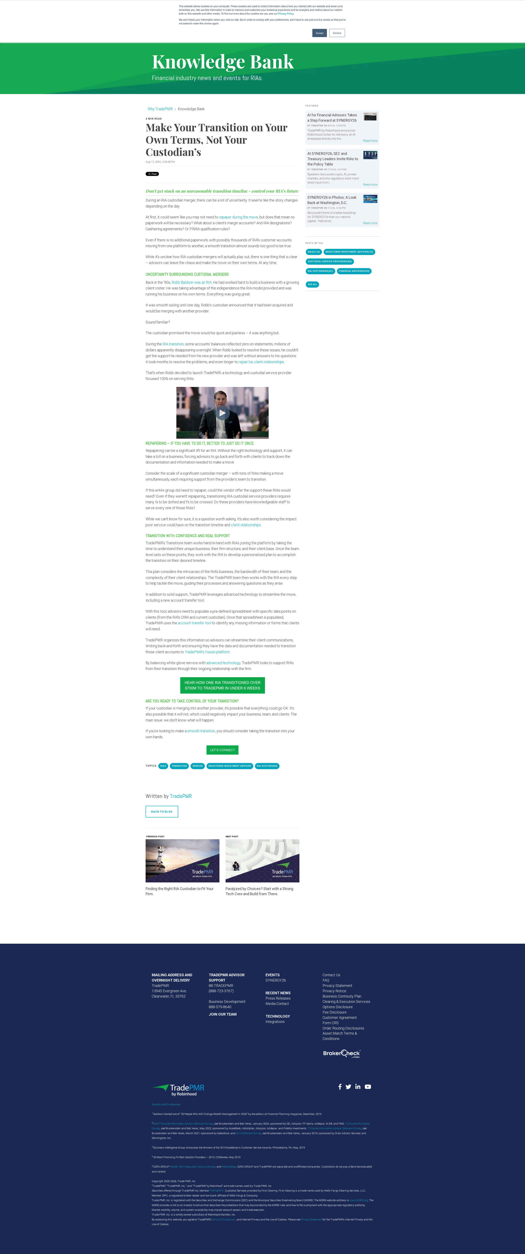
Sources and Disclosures (166, 1104)
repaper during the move (238, 217)
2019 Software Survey (248, 1133)
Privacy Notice (334, 991)
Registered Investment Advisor (230, 766)
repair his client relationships (261, 362)
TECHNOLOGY (278, 1016)
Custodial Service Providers (330, 261)
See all (312, 284)
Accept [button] (319, 33)
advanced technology (223, 663)
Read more (370, 140)
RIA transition (173, 344)
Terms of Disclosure (223, 1219)
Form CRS (331, 1023)
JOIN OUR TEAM (223, 1014)
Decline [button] (337, 33)
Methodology (229, 1166)
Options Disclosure (338, 1007)
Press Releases (278, 998)
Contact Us (331, 975)
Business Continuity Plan (342, 996)
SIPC (221, 1190)
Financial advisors (354, 271)
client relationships (246, 525)
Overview (210, 1166)
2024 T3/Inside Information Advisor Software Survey (182, 1123)
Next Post (232, 836)
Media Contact (277, 1003)
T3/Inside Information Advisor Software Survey (334, 1128)
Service (198, 766)
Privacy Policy (285, 13)
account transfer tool (194, 623)
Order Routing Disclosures (343, 1028)
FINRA (213, 1190)
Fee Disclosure (335, 1012)
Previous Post (155, 836)
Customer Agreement (340, 1017)
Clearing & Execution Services (346, 1001)
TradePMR (181, 796)
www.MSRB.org (359, 1200)
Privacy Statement (337, 985)
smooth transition (201, 731)
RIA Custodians (267, 766)
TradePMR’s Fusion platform (207, 652)
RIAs (163, 766)
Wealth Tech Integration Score (187, 1166)
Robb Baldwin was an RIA (192, 282)
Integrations (275, 1021)
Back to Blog (162, 811)
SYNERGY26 (276, 980)
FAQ (326, 980)
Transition (179, 766)
